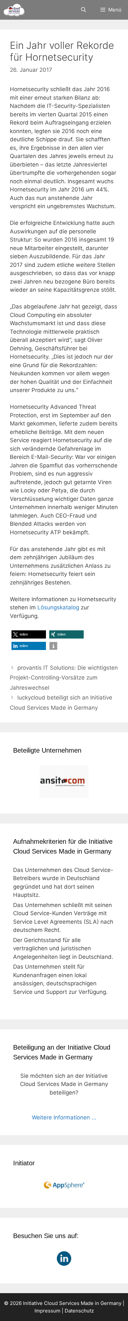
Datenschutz (79, 1311)
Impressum (47, 1311)
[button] (28, 634)
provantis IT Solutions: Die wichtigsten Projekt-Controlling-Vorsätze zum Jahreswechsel (64, 677)
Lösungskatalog (58, 607)
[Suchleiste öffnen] (83, 10)
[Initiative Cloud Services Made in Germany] (14, 10)
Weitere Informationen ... (64, 1117)
